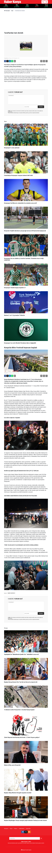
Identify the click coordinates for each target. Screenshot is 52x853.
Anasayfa (8, 10)
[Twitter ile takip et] (26, 832)
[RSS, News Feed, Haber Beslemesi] (29, 832)
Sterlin (46, 4)
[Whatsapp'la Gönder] (12, 61)
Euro (37, 4)
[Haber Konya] (12, 1)
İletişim (15, 828)
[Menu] (46, 2)
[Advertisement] (26, 22)
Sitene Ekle (28, 828)
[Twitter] (7, 61)
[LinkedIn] (10, 61)
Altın (6, 4)
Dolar (27, 4)
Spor (12, 10)
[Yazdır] (15, 61)
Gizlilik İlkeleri (21, 828)
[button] (41, 61)
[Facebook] (5, 61)
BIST (17, 4)
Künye (11, 828)
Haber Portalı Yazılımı (27, 849)
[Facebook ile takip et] (22, 832)
